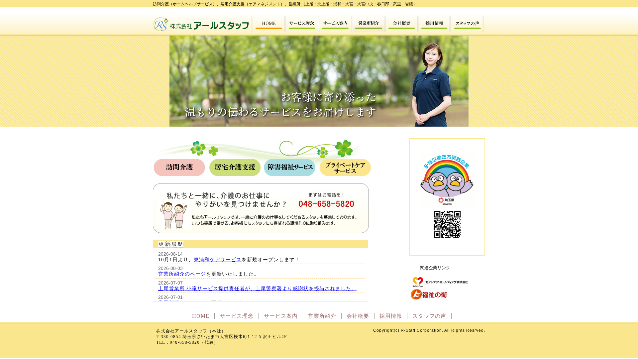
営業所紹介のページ (182, 274)
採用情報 (390, 316)
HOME (200, 316)
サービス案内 (281, 316)
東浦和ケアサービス (218, 259)
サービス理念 (237, 316)
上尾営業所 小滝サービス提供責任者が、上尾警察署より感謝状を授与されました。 (257, 288)
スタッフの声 (429, 316)
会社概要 (358, 316)
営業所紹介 (322, 316)
